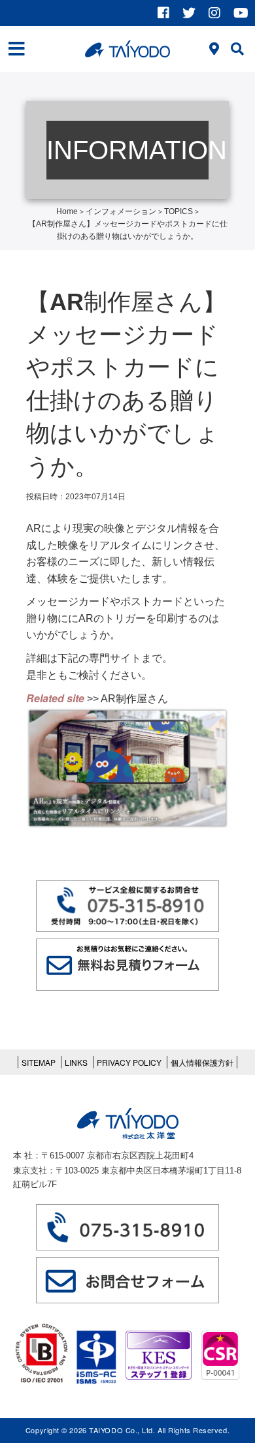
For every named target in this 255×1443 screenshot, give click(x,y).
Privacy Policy (129, 1062)
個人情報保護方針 (202, 1062)
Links (76, 1062)
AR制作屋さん (134, 698)
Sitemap (39, 1062)
